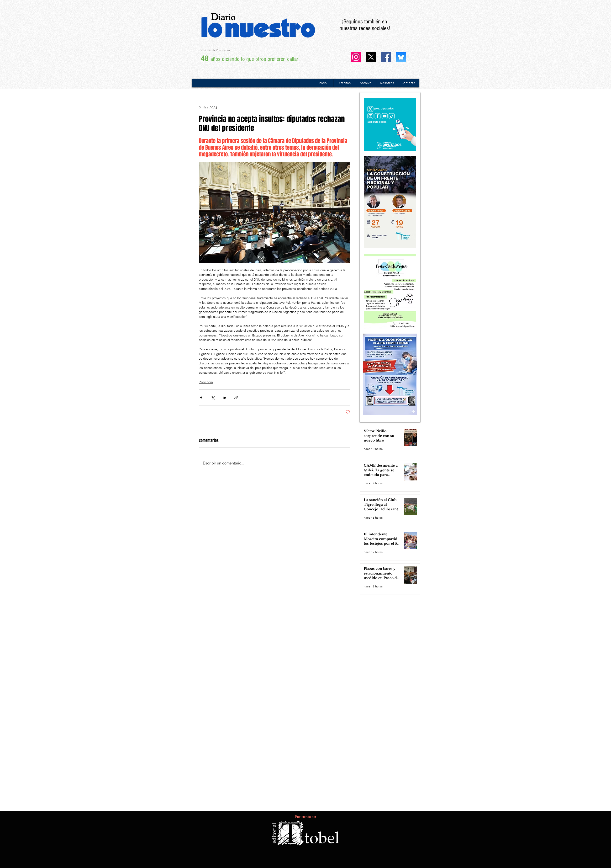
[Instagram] (356, 57)
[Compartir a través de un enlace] (236, 397)
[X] (371, 57)
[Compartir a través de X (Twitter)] (213, 397)
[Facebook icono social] (386, 57)
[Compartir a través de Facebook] (201, 397)
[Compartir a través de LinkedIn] (224, 397)
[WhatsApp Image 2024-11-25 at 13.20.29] (401, 57)
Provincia (206, 382)
